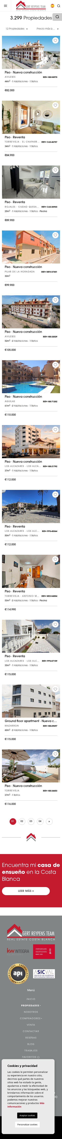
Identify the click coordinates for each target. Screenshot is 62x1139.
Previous (5, 54)
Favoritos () (31, 1057)
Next (56, 54)
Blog (31, 1044)
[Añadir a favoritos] (55, 40)
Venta (31, 1025)
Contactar (31, 1031)
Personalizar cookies (27, 1124)
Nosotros (31, 1012)
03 (31, 821)
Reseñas (31, 1038)
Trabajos (31, 1051)
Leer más (24, 891)
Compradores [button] (30, 1019)
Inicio (31, 999)
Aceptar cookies (27, 1115)
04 (40, 821)
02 (22, 821)
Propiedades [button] (30, 1006)
